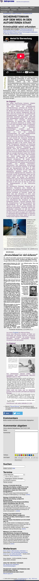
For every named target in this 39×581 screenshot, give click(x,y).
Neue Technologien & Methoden (28, 32)
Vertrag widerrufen (20, 580)
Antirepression (14, 7)
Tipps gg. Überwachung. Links (13, 33)
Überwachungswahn (27, 29)
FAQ (30, 578)
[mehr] (28, 494)
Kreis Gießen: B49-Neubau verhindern (14, 551)
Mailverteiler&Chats (16, 555)
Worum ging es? (8, 573)
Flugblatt (15, 332)
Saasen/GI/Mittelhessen (25, 9)
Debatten (14, 9)
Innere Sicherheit (17, 13)
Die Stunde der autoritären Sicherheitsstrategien (11, 565)
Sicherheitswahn (27, 13)
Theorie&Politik (5, 9)
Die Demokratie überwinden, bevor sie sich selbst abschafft (15, 553)
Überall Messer (14, 406)
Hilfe (13, 468)
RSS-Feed (34, 578)
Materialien (4, 12)
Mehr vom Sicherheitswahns (24, 30)
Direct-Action (4, 7)
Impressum (25, 578)
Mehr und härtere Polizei (10, 32)
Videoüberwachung (9, 30)
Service (11, 12)
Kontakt (20, 578)
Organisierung (24, 7)
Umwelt (32, 7)
